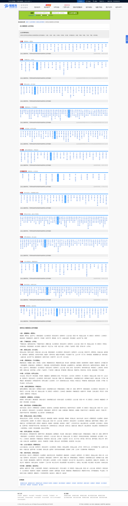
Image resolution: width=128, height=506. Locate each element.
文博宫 (22, 219)
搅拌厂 (76, 219)
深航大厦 (70, 134)
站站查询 (38, 15)
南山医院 (101, 220)
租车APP (119, 7)
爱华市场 (67, 90)
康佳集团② (77, 135)
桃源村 (39, 112)
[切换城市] (31, 15)
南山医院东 (100, 220)
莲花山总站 (21, 90)
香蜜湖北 (79, 198)
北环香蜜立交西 (66, 222)
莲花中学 (45, 90)
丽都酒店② (95, 90)
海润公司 (85, 290)
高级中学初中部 (97, 200)
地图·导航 (99, 7)
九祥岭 (27, 112)
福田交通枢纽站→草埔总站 (31, 150)
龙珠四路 (73, 220)
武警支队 (48, 90)
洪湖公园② (99, 156)
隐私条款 (97, 504)
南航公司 (98, 220)
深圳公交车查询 (40, 22)
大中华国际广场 (60, 269)
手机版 (89, 1)
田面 (26, 309)
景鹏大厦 (33, 65)
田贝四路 (25, 134)
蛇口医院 (103, 290)
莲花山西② (44, 268)
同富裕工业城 (89, 313)
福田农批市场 (25, 66)
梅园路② (30, 134)
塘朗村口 (95, 311)
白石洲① (84, 134)
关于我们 (81, 504)
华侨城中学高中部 (88, 223)
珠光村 (32, 112)
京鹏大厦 (94, 113)
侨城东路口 (46, 113)
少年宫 (52, 266)
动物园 (22, 112)
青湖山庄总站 (20, 221)
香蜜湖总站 (105, 268)
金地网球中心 (55, 114)
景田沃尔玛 (58, 113)
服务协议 (108, 504)
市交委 (30, 242)
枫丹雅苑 (56, 113)
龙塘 (41, 153)
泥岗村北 (33, 198)
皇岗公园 (79, 267)
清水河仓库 (35, 220)
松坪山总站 (106, 135)
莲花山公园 (48, 268)
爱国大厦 (98, 113)
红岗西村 (41, 220)
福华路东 (57, 90)
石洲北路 (84, 220)
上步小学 (76, 90)
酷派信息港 (97, 135)
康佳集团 (34, 177)
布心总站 (106, 243)
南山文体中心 (78, 291)
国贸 (105, 45)
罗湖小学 (102, 65)
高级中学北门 (85, 199)
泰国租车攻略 (83, 495)
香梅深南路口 (63, 135)
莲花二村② (75, 113)
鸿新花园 (50, 113)
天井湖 (103, 112)
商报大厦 (26, 90)
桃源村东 (41, 113)
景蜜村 (62, 112)
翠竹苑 (82, 242)
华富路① (81, 113)
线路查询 (44, 15)
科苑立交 (93, 134)
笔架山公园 (54, 48)
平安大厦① (34, 135)
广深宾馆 (93, 113)
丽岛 (24, 111)
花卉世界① (77, 113)
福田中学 (24, 311)
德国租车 (68, 483)
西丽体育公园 (31, 114)
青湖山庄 (34, 220)
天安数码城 (102, 268)
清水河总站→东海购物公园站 (31, 192)
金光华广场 (102, 48)
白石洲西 (81, 220)
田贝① (96, 154)
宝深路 (99, 133)
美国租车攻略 (67, 495)
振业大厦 (73, 243)
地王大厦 (86, 65)
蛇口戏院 (101, 290)
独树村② (102, 155)
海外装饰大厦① (35, 313)
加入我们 (92, 504)
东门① (91, 46)
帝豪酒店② (73, 48)
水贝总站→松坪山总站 (30, 128)
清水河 (24, 197)
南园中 (65, 89)
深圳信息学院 (44, 221)
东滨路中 (91, 290)
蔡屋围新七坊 (84, 91)
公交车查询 (32, 22)
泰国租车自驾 (39, 483)
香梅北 (62, 219)
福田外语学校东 (60, 115)
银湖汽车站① (41, 199)
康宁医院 (86, 243)
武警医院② (27, 199)
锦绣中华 (68, 290)
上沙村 (98, 266)
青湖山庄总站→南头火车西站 (31, 214)
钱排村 (29, 219)
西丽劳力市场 (81, 313)
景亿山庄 (101, 243)
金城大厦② (94, 48)
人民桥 (90, 64)
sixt (57, 495)
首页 (27, 22)
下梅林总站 (21, 66)
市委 (82, 63)
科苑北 (90, 133)
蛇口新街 (105, 290)
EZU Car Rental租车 (55, 497)
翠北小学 (23, 134)
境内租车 (47, 7)
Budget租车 (39, 495)
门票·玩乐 (66, 7)
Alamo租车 (31, 495)
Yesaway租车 (37, 497)
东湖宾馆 (105, 243)
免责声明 (103, 504)
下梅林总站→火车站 (29, 59)
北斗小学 (103, 90)
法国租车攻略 (75, 495)
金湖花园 (36, 198)
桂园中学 (76, 47)
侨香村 (67, 219)
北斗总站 (106, 90)
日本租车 (74, 483)
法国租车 (92, 483)
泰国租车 (29, 484)
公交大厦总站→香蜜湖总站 (30, 261)
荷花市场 (101, 113)
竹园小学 (94, 198)
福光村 (106, 310)
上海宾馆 (82, 113)
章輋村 (32, 219)
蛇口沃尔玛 (94, 291)
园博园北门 (48, 113)
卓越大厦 (67, 267)
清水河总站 (21, 199)
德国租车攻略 (101, 495)
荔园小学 (75, 65)
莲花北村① (40, 48)
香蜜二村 (61, 134)
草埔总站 (106, 155)
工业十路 (92, 290)
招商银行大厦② (68, 136)
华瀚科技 (95, 134)
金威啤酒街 (93, 243)
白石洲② (71, 290)
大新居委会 (105, 220)
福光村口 (100, 311)
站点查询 (50, 15)
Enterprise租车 (29, 497)
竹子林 (72, 133)
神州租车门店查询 (47, 483)
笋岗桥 (80, 46)
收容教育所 (38, 113)
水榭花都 (77, 198)
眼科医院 (88, 198)
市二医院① (58, 48)
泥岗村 (42, 219)
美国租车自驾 (23, 483)
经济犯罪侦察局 (51, 115)
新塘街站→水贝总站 (33, 171)
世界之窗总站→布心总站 (30, 237)
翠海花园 (53, 113)
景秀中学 (44, 155)
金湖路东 (30, 198)
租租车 (10, 6)
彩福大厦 (51, 90)
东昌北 (95, 242)
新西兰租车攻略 (94, 497)
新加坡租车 (35, 484)
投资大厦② (52, 177)
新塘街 (22, 176)
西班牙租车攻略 (103, 497)
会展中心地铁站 (63, 269)
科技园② (75, 290)
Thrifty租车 (52, 495)
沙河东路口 (83, 220)
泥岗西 (44, 197)
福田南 (21, 310)
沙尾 (94, 265)
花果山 (99, 289)
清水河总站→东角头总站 (30, 284)
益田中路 (71, 267)
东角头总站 (106, 291)
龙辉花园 (34, 113)
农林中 (91, 197)
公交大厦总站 (21, 268)
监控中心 (29, 47)
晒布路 (87, 46)
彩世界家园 (103, 243)
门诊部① (91, 113)
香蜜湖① (57, 290)
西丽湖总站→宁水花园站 (31, 107)
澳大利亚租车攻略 (92, 495)
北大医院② (36, 48)
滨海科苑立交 (91, 221)
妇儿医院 (71, 65)
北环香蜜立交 (64, 221)
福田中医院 (61, 220)
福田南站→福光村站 (31, 306)
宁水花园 (106, 113)
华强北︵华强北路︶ (63, 69)
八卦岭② (65, 47)
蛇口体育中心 (98, 291)
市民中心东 (56, 268)
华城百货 (97, 243)
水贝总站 (21, 134)
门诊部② (94, 65)
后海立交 (94, 220)
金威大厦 (89, 90)
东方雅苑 (75, 267)
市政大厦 (59, 134)
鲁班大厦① (24, 90)
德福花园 (27, 220)
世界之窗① (81, 135)
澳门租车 (41, 484)
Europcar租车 (45, 497)
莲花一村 (51, 47)
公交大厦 (47, 47)
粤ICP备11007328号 (47, 504)
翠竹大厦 (90, 243)
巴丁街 (78, 89)
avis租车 (20, 495)
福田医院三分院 (32, 136)
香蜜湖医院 (100, 199)
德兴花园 (30, 220)
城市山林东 (89, 291)
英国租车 (98, 483)
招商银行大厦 (61, 291)
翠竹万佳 (84, 243)
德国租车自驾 (31, 483)
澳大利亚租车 (62, 483)
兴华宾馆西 (84, 113)
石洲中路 (86, 220)
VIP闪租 (56, 7)
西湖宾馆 (71, 243)
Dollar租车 (45, 495)
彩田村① (43, 47)
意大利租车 (104, 483)
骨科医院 (81, 90)
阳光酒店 (98, 47)
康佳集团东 (26, 243)
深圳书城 (87, 113)
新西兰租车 (86, 483)
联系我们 (87, 504)
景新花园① (67, 113)
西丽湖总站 (20, 113)
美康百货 (92, 311)
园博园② (75, 134)
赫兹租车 (25, 495)
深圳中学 (84, 47)
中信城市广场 (73, 91)
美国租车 (55, 483)
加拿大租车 (23, 484)
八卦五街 (36, 134)
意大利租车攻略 (68, 497)
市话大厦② (37, 312)
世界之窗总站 (20, 244)
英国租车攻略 (85, 497)
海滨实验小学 (89, 221)
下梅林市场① (29, 66)
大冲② (73, 289)
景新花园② (32, 48)
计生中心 (63, 243)
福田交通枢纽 (21, 157)
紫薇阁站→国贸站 (28, 41)
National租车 (21, 497)
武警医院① (24, 291)
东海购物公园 (106, 199)
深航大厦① (24, 156)
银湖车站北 (38, 199)
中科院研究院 (98, 313)
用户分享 (109, 7)
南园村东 (87, 290)
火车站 (105, 64)
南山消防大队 (79, 221)
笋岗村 (27, 133)
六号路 (102, 133)
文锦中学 (100, 90)
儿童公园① (93, 156)
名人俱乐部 (103, 199)
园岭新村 (69, 47)
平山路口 (87, 311)
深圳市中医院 (62, 91)
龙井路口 (74, 220)
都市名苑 (87, 90)
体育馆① (62, 47)
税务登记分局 (27, 291)
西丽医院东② (29, 114)
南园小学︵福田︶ (70, 93)
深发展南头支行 (103, 222)
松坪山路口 (104, 135)
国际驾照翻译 (77, 7)
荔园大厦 (96, 220)
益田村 (82, 266)
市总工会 (79, 65)
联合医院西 (96, 291)
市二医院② (75, 177)
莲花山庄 (25, 220)
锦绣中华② (24, 243)
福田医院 (59, 90)
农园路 (82, 197)
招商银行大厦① (28, 157)
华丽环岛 (100, 113)
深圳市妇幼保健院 (86, 270)
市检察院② (29, 291)
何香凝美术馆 (79, 135)
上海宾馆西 (29, 312)
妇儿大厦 (29, 90)
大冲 (86, 132)
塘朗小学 (103, 311)
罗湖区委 (96, 113)
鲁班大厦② (57, 135)
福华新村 (54, 90)
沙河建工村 (43, 113)
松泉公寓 (91, 243)
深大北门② (76, 291)
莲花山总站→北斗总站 (29, 84)
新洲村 (90, 266)
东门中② (80, 243)
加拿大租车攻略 (77, 497)
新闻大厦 (86, 113)
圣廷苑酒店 (67, 66)
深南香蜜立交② (66, 136)
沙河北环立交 (78, 221)
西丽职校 (76, 311)
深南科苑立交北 (88, 136)
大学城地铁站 (84, 313)
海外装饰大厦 (79, 114)
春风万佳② (98, 90)
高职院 (25, 112)
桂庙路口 (84, 290)
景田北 (25, 46)
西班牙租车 (80, 483)
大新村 (106, 219)
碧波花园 (105, 113)
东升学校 (24, 220)
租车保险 (89, 7)
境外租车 (37, 7)
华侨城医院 (44, 113)
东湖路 (99, 242)
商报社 (40, 266)
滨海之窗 (93, 220)
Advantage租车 (21, 499)
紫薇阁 (21, 46)
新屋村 (36, 112)
